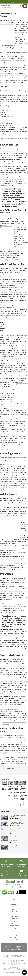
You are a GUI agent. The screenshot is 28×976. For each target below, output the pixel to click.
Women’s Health (14, 916)
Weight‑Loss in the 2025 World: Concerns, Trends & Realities (17, 822)
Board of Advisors (14, 904)
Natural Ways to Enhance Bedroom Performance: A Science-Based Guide (18, 830)
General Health (14, 925)
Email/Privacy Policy (14, 939)
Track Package (14, 935)
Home (14, 899)
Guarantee (14, 909)
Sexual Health (14, 918)
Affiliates (14, 932)
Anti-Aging (14, 921)
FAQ (14, 930)
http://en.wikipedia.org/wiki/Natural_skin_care (13, 260)
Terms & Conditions (14, 937)
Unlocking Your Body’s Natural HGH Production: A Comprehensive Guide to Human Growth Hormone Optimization (18, 838)
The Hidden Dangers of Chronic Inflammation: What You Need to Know (18, 847)
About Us (14, 902)
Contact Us (14, 911)
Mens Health (14, 914)
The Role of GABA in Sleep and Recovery (17, 816)
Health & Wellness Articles (14, 906)
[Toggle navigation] (24, 6)
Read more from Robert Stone (10, 772)
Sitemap (14, 928)
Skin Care (14, 923)
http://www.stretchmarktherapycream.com (14, 722)
